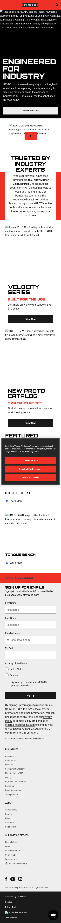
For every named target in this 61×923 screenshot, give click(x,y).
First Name (10, 603)
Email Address (12, 633)
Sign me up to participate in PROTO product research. (29, 684)
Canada (14, 675)
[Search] (57, 5)
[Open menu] (5, 5)
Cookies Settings (30, 460)
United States (16, 669)
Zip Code (9, 648)
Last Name (10, 618)
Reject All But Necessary (30, 469)
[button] (6, 879)
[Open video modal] (30, 136)
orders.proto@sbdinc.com (20, 724)
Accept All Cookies (30, 477)
